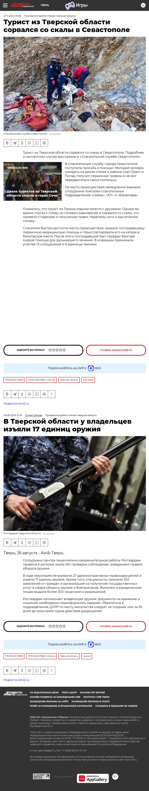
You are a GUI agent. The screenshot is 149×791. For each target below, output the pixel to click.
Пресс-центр (69, 692)
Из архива (55, 133)
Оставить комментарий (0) (116, 350)
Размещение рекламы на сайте (49, 701)
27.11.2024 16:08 (12, 15)
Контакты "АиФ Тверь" (96, 697)
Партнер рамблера (63, 776)
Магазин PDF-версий (92, 692)
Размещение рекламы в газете (90, 701)
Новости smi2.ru (16, 403)
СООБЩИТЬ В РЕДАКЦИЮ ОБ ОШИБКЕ (116, 706)
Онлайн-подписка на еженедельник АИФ (55, 697)
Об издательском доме (44, 692)
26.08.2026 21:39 (12, 415)
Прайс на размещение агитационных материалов (61, 706)
